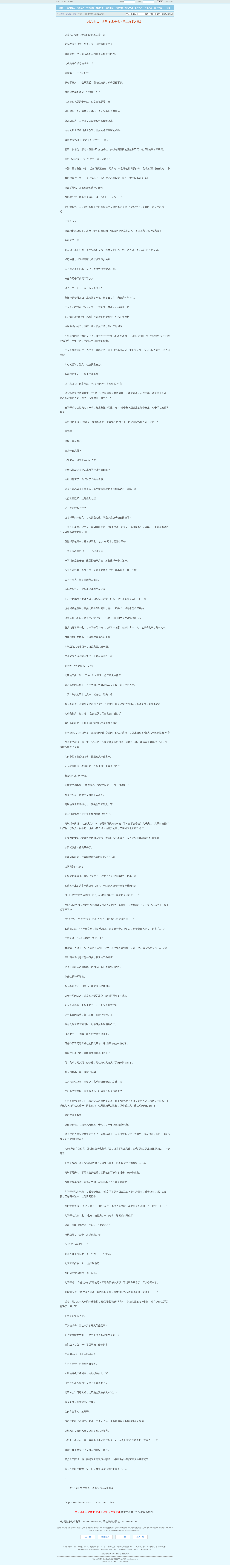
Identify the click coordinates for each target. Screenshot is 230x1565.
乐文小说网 (60, 14)
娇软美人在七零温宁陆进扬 (142, 1550)
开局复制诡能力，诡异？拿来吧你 (88, 1550)
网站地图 (126, 1554)
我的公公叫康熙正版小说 (133, 1531)
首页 (61, 8)
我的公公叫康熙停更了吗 (97, 1531)
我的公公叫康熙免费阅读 (146, 1528)
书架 (168, 8)
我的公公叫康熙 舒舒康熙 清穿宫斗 (88, 1528)
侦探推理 (109, 8)
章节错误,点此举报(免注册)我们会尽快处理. (98, 1512)
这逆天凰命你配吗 (148, 1547)
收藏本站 (71, 2)
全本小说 (158, 8)
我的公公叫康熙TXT (116, 1528)
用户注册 (169, 2)
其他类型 (148, 8)
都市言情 (90, 8)
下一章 (123, 1537)
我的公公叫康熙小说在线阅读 (115, 1531)
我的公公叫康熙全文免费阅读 (163, 1528)
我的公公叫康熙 (71, 14)
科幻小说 (129, 8)
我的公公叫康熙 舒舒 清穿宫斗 (67, 1528)
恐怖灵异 (139, 8)
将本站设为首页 (61, 2)
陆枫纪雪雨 (104, 1550)
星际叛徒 (138, 1547)
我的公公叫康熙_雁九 (99, 1559)
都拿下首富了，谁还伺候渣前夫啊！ (120, 1550)
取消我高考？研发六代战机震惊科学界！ (121, 1547)
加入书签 (140, 1537)
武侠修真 (80, 8)
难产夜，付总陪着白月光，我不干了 (95, 1547)
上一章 (88, 1537)
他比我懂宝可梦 (160, 1547)
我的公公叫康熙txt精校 (130, 1528)
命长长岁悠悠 (78, 1547)
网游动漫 (119, 8)
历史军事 (100, 8)
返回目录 (105, 1537)
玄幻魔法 (71, 8)
